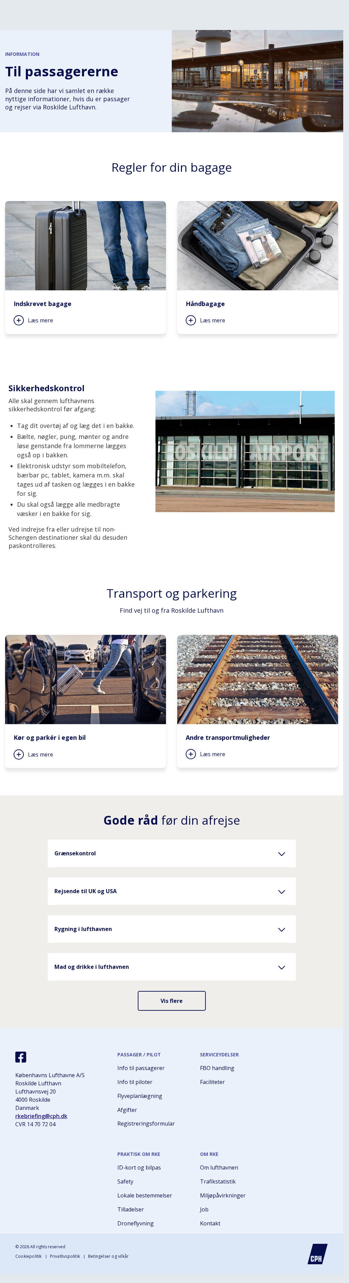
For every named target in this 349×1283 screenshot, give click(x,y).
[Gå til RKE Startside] (318, 1254)
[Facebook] (20, 1057)
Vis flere (172, 1001)
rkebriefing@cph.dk (41, 1116)
